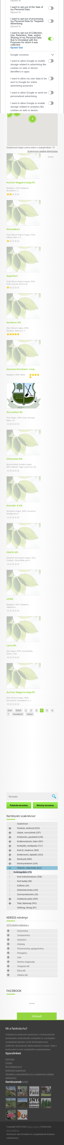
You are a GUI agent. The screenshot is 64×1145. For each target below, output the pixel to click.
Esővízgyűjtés (23, 872)
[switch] (51, 8)
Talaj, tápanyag (27, 903)
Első (10, 710)
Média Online (33, 1127)
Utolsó (30, 714)
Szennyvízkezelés (27, 894)
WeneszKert (13, 229)
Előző (18, 710)
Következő (18, 714)
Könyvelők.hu (12, 1130)
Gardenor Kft (13, 322)
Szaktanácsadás (27, 899)
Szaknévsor (22, 824)
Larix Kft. (11, 645)
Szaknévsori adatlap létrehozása (42, 151)
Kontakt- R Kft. (14, 505)
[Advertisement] (32, 755)
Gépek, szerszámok (29, 832)
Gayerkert (12, 275)
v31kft (9, 598)
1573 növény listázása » (17, 925)
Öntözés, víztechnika (29, 868)
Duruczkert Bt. (14, 412)
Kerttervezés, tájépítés (30, 855)
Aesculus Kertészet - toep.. (21, 369)
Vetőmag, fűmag (26, 908)
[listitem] (32, 55)
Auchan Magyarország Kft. (20, 182)
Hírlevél (37, 1016)
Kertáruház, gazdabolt (30, 837)
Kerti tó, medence (28, 850)
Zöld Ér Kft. (12, 552)
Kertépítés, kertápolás (30, 846)
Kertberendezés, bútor (30, 841)
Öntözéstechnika (27, 890)
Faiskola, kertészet (28, 828)
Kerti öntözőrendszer (29, 877)
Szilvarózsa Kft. (14, 458)
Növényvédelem (27, 863)
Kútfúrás (23, 885)
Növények (24, 859)
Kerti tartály (24, 881)
